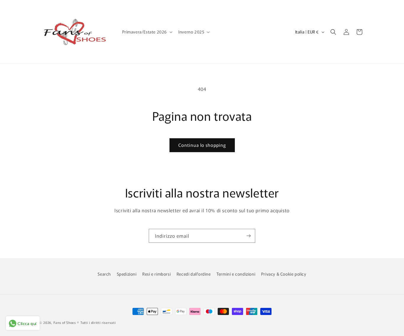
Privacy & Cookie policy (283, 274)
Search (104, 274)
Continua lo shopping (202, 145)
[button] (147, 31)
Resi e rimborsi (156, 274)
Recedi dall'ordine (194, 274)
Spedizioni (127, 274)
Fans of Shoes (65, 322)
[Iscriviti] (248, 236)
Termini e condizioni (235, 274)
